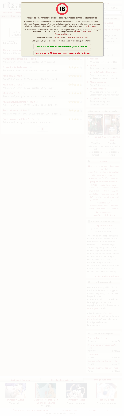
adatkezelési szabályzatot (78, 37)
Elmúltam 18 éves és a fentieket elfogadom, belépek (62, 46)
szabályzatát (58, 37)
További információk (82, 32)
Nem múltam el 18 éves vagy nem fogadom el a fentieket (62, 53)
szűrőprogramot (92, 26)
